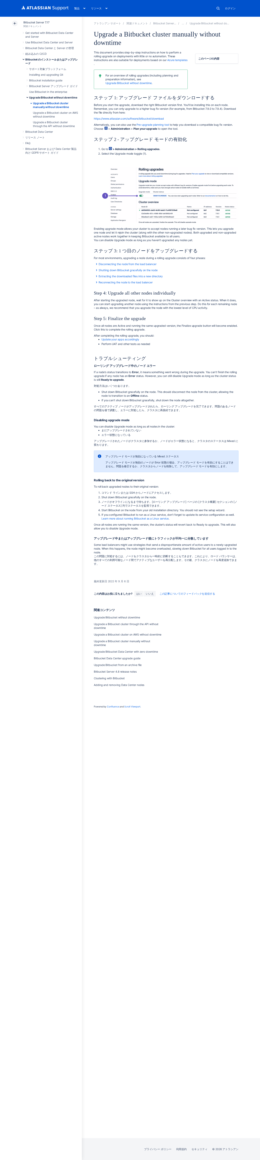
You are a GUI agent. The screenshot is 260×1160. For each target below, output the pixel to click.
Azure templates (177, 60)
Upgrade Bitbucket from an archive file (118, 665)
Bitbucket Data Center (39, 131)
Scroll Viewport (132, 706)
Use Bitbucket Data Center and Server (49, 42)
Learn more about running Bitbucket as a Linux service (135, 518)
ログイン (230, 8)
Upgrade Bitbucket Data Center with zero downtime (126, 651)
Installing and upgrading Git (46, 74)
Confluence (113, 706)
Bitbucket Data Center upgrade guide (117, 658)
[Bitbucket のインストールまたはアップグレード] (183, 23)
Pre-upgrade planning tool (152, 124)
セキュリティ (199, 1149)
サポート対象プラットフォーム (47, 69)
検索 (218, 8)
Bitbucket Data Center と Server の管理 (49, 48)
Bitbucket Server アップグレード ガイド (53, 86)
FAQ (27, 143)
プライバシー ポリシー (157, 1149)
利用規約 (181, 1149)
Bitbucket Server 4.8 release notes (115, 671)
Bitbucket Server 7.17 (36, 22)
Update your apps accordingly (120, 339)
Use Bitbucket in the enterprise (48, 91)
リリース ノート (35, 137)
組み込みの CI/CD (36, 53)
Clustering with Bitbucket (109, 678)
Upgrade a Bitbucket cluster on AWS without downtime (127, 634)
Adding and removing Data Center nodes (119, 684)
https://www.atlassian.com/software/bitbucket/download (129, 118)
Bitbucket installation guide (45, 80)
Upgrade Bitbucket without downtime (53, 97)
